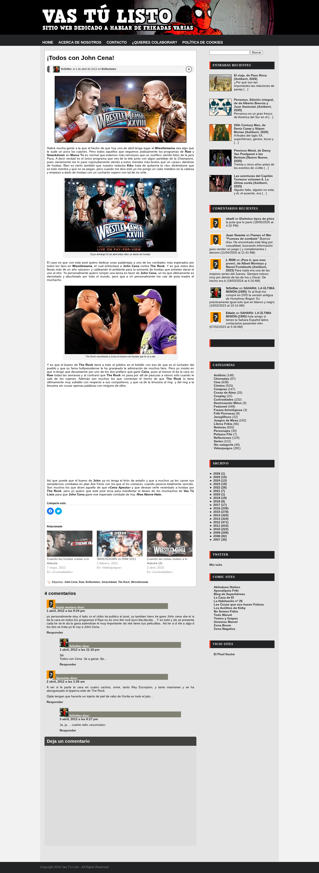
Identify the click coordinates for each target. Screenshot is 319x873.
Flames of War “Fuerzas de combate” (248, 236)
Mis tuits (215, 564)
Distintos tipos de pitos (256, 218)
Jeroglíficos (222, 417)
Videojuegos (223, 448)
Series (218, 441)
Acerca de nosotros (79, 42)
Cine (217, 382)
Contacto (117, 42)
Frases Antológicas (228, 410)
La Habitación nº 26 (228, 601)
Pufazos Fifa (223, 434)
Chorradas (221, 378)
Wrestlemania (139, 582)
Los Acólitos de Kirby (230, 608)
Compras (220, 389)
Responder (55, 632)
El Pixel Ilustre (224, 654)
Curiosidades (223, 399)
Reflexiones (109, 69)
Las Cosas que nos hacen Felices (239, 604)
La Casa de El (224, 597)
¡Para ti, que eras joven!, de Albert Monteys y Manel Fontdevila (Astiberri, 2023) (246, 265)
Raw (81, 582)
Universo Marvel (226, 622)
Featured (220, 406)
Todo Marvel (223, 615)
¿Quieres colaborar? (154, 42)
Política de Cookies (202, 42)
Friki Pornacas (224, 413)
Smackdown (109, 582)
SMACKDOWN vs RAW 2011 (116, 559)
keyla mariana (66, 607)
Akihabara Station (227, 587)
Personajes (222, 430)
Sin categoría (223, 444)
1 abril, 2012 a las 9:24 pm (66, 610)
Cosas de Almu (225, 392)
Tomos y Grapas (226, 618)
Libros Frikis (223, 424)
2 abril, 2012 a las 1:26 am (66, 681)
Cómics (219, 385)
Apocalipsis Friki (226, 590)
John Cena (70, 582)
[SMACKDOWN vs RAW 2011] (119, 544)
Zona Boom (222, 625)
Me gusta (221, 343)
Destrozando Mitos (228, 403)
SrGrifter (66, 69)
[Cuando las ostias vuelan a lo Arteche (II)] (169, 544)
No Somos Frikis (226, 611)
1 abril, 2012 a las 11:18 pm (79, 649)
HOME (47, 42)
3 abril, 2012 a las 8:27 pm (79, 719)
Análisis (220, 375)
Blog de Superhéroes (229, 594)
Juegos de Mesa (226, 420)
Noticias (220, 427)
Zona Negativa (224, 628)
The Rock (124, 582)
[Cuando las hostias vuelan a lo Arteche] (69, 544)
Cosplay (220, 396)
